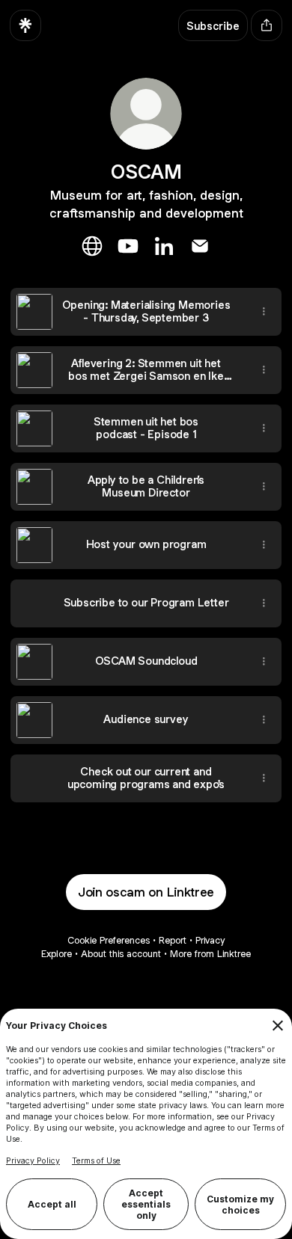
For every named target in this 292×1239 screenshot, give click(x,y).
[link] (92, 246)
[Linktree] (25, 25)
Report (172, 940)
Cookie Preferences (108, 940)
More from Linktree (210, 953)
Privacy (210, 940)
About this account (121, 953)
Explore (56, 953)
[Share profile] (267, 25)
